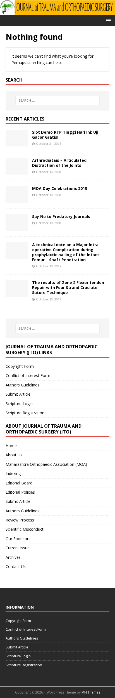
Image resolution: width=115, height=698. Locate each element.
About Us (14, 454)
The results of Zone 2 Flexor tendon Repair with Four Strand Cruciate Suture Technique (68, 287)
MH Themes (91, 692)
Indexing (13, 473)
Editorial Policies (20, 492)
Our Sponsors (18, 538)
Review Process (20, 520)
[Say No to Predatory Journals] (17, 227)
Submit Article (18, 394)
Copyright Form (20, 366)
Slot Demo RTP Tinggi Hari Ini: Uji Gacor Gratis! (65, 134)
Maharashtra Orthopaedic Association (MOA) (46, 464)
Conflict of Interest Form (28, 375)
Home (11, 445)
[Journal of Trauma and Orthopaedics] (57, 11)
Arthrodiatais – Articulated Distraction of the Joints (59, 163)
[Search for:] (57, 100)
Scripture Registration (25, 412)
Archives (13, 557)
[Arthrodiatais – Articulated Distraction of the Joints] (17, 171)
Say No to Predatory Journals (61, 216)
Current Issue (18, 547)
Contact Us (16, 566)
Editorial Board (19, 483)
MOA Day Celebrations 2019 (59, 188)
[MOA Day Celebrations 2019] (17, 199)
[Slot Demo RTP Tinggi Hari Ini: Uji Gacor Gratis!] (17, 143)
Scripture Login (19, 403)
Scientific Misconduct (25, 529)
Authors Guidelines (22, 385)
